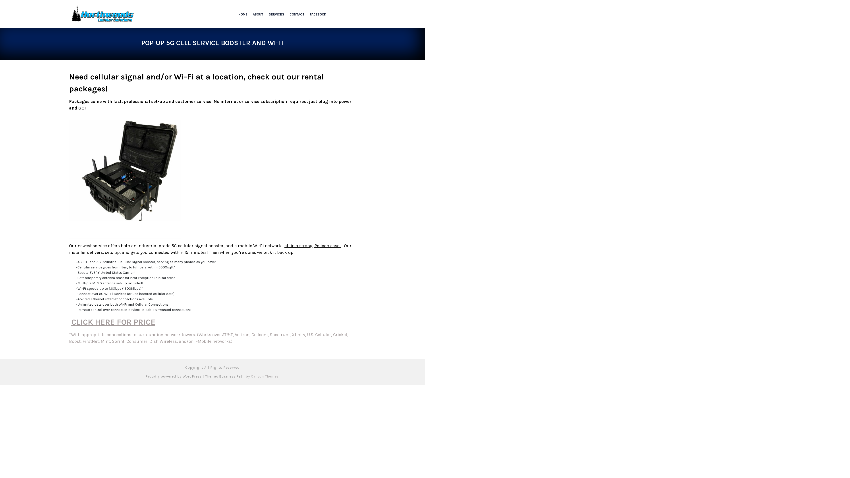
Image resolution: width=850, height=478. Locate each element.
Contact (297, 14)
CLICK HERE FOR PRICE (113, 322)
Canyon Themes (265, 376)
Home (242, 14)
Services (276, 14)
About (258, 14)
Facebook (318, 14)
